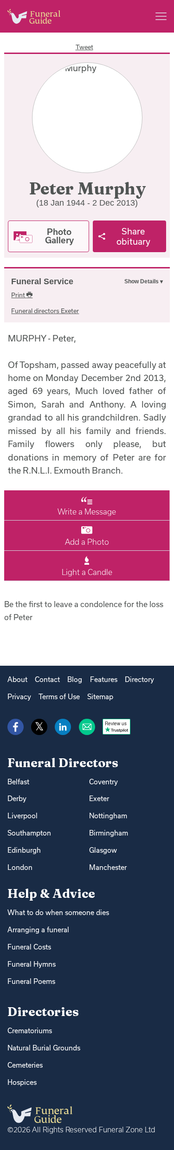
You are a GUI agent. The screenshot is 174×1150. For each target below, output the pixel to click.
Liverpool (22, 816)
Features (103, 679)
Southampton (29, 833)
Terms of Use (59, 697)
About (17, 679)
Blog (74, 679)
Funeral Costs (29, 947)
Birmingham (108, 833)
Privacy (19, 697)
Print (18, 295)
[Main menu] (161, 16)
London (19, 867)
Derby (16, 798)
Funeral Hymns (31, 964)
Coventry (103, 782)
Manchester (108, 867)
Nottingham (108, 816)
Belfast (18, 782)
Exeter (99, 798)
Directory (139, 679)
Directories (43, 1011)
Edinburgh (24, 850)
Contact (47, 679)
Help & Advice (51, 893)
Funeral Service (42, 281)
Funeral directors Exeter (45, 310)
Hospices (22, 1082)
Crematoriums (29, 1031)
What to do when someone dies (58, 912)
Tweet (84, 47)
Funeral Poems (31, 981)
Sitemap (100, 697)
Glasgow (103, 850)
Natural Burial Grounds (43, 1048)
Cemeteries (25, 1065)
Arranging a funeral (38, 930)
